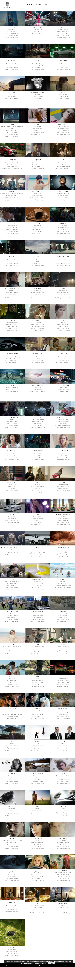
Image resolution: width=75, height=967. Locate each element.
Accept (51, 963)
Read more (44, 963)
